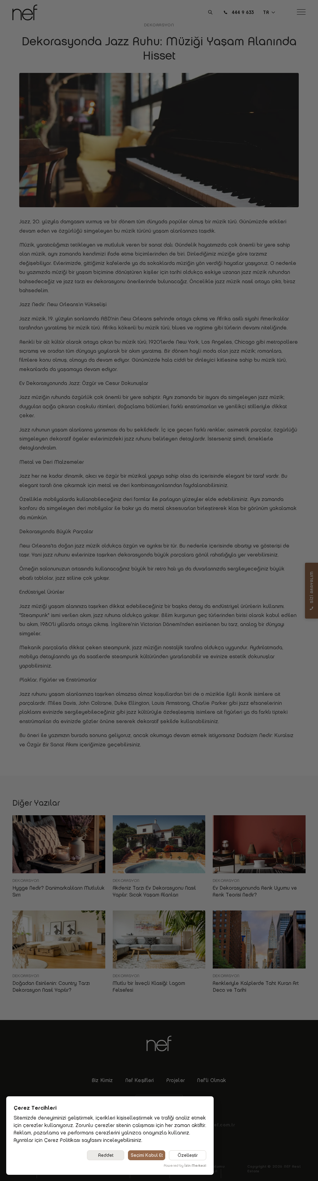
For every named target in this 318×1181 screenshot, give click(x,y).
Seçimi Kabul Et (147, 1155)
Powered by (185, 1165)
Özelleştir (188, 1155)
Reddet (105, 1155)
